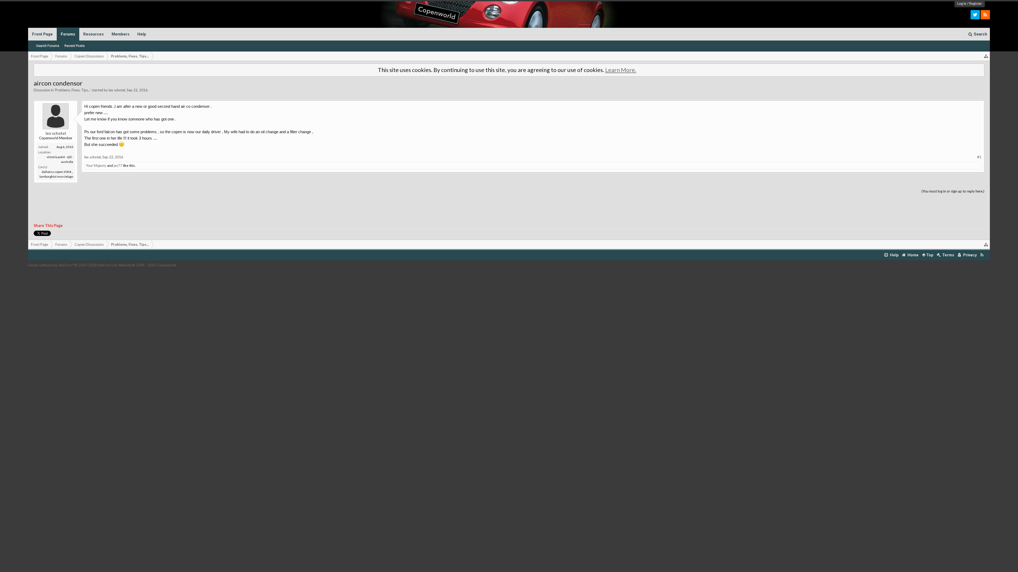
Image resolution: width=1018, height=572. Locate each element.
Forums (68, 34)
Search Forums (47, 46)
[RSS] (985, 14)
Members (120, 34)
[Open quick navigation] (986, 56)
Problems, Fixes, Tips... (72, 90)
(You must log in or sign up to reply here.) (953, 191)
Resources (93, 34)
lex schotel (117, 90)
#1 (979, 157)
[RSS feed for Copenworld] (982, 255)
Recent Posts (74, 46)
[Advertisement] (509, 209)
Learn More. (620, 69)
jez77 (118, 165)
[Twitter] (975, 14)
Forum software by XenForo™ (72, 265)
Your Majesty (96, 165)
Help (141, 34)
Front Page (42, 34)
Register (975, 3)
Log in (961, 3)
